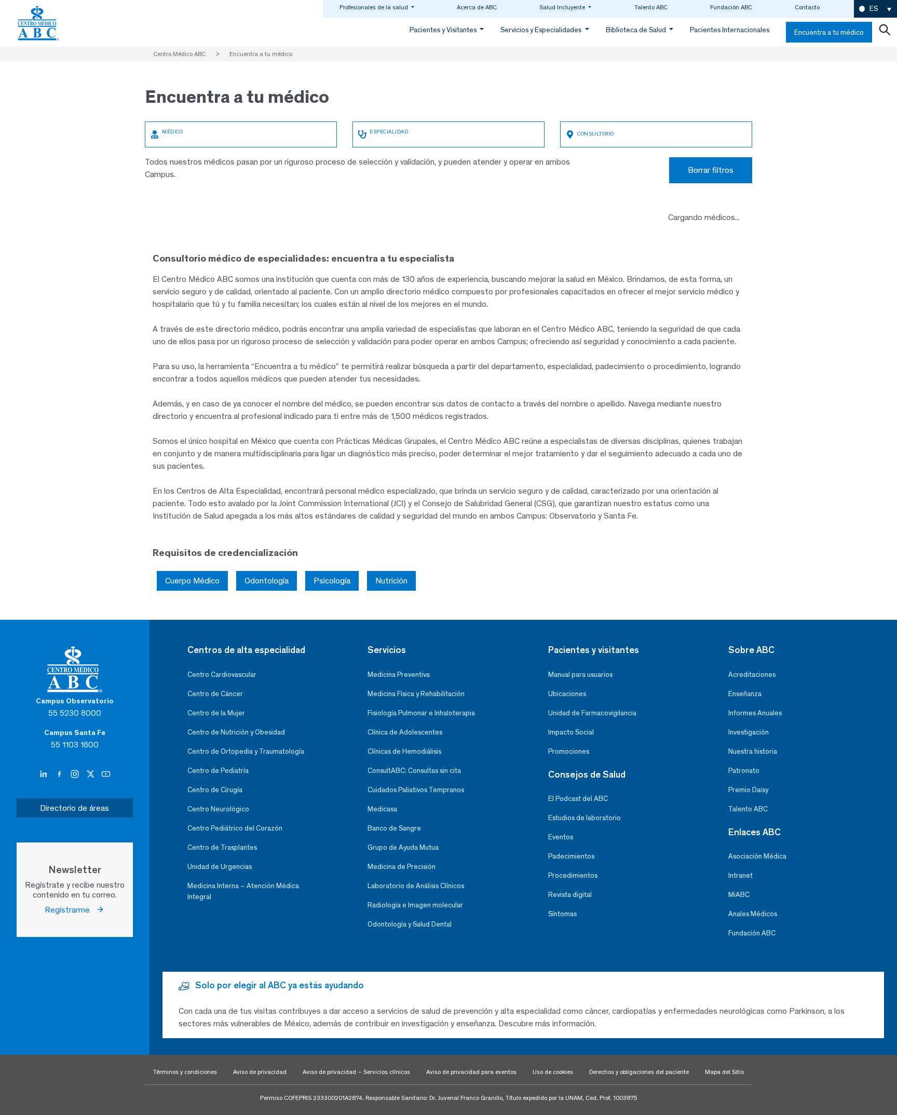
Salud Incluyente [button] (563, 7)
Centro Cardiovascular (221, 674)
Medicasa (382, 809)
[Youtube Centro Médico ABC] (106, 774)
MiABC (739, 894)
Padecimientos (571, 856)
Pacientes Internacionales (729, 29)
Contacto (807, 7)
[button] (875, 9)
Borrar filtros (710, 170)
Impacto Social (571, 732)
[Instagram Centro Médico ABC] (75, 774)
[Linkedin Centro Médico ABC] (44, 774)
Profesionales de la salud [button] (374, 7)
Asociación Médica (757, 856)
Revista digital (570, 894)
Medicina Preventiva (399, 674)
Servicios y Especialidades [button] (541, 29)
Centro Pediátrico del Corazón (234, 828)
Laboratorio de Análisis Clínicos (416, 885)
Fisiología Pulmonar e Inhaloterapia (421, 713)
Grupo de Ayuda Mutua (403, 847)
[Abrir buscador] (884, 32)
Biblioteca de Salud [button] (637, 29)
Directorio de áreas (74, 808)
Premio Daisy (748, 789)
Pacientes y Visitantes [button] (444, 29)
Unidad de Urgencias (219, 866)
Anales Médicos (752, 913)
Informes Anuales (755, 713)
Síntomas (562, 913)
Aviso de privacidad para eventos (471, 1072)
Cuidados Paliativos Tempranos (416, 789)
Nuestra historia (752, 751)
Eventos (560, 837)
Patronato (743, 770)
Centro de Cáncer (215, 693)
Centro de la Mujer (216, 713)
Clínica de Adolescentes (405, 732)
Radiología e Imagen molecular (415, 905)
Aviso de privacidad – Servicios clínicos (356, 1072)
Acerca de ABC (477, 7)
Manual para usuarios (580, 674)
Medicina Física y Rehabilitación (416, 693)
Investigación (748, 732)
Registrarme (70, 910)
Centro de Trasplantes (222, 847)
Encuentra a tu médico (829, 32)
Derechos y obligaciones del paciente (639, 1072)
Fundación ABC (731, 7)
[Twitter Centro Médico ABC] (91, 774)
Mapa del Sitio (724, 1072)
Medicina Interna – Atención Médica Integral (243, 891)
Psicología (332, 581)
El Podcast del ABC (578, 798)
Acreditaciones (752, 674)
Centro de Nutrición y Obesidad (236, 732)
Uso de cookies (553, 1072)
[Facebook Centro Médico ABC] (60, 774)
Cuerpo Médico (192, 581)
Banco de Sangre (394, 828)
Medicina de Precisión (402, 866)
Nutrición (391, 581)
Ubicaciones (567, 693)
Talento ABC (651, 7)
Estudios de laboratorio (584, 817)
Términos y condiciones (185, 1072)
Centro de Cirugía (214, 789)
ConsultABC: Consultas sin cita (414, 770)
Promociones (568, 751)
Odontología (266, 581)
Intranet (740, 875)
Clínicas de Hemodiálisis (404, 751)
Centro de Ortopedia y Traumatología (245, 751)
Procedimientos (572, 875)
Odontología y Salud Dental (410, 924)
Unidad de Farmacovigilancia (592, 713)
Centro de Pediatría (218, 770)
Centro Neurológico (218, 809)
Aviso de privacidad (260, 1072)
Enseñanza (745, 693)
